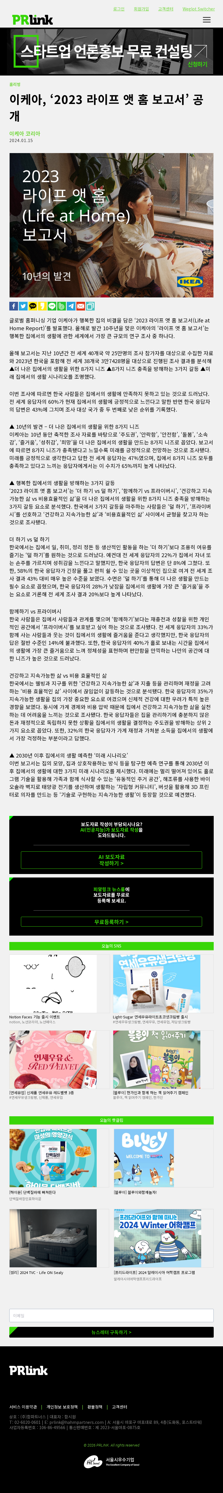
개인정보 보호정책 (62, 1407)
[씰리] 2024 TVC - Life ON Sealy (36, 1272)
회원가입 (141, 9)
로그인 (119, 9)
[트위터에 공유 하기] (23, 306)
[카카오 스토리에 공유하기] (43, 306)
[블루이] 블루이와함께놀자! (135, 1192)
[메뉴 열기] (206, 20)
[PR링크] (32, 20)
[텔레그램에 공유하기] (71, 306)
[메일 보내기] (81, 306)
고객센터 (165, 9)
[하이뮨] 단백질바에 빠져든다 (32, 1192)
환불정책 (94, 1407)
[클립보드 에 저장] (91, 306)
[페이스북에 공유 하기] (14, 306)
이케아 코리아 (24, 133)
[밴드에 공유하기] (62, 306)
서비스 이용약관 (23, 1407)
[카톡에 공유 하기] (33, 306)
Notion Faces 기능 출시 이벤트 (34, 1017)
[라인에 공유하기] (52, 306)
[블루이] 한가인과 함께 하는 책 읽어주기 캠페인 (150, 1092)
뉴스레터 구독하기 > (111, 1332)
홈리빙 (15, 84)
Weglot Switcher (199, 9)
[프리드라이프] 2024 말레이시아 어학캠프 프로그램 (154, 1272)
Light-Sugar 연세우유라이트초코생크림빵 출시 (150, 1017)
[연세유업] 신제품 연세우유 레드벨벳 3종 (41, 1092)
